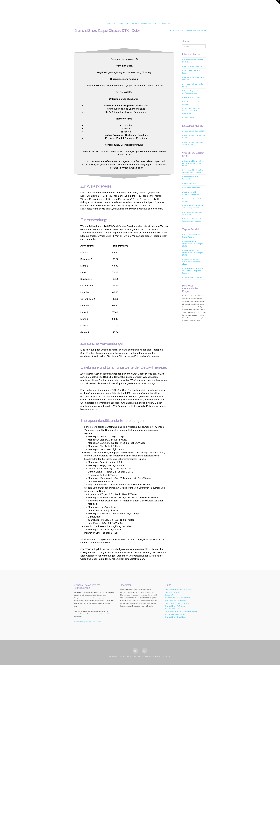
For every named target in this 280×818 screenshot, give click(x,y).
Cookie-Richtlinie (125, 656)
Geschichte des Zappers (192, 97)
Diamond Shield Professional (175, 606)
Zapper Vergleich (189, 117)
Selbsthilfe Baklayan (172, 592)
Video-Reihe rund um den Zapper (191, 72)
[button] (278, 2)
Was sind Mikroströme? (192, 188)
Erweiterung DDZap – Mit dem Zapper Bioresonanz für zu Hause (193, 163)
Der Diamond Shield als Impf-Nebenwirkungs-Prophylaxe (193, 171)
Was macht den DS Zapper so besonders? (193, 78)
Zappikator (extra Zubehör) (193, 277)
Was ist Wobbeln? (190, 183)
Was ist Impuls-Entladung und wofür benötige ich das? (193, 207)
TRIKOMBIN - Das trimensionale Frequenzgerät (182, 611)
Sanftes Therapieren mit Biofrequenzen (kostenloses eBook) (191, 262)
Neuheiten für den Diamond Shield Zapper (192, 61)
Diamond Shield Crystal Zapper (176, 617)
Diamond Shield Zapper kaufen (176, 600)
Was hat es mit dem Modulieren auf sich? (193, 200)
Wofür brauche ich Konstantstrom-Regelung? (191, 193)
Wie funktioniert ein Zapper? (193, 66)
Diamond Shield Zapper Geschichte (177, 598)
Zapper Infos (169, 595)
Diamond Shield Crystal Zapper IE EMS (193, 137)
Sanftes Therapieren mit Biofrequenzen (88, 622)
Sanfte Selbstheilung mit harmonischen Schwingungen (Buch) (192, 252)
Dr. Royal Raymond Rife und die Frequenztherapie (192, 92)
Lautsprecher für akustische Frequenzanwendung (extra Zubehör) (192, 270)
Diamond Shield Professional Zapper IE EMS (192, 143)
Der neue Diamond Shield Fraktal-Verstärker (191, 236)
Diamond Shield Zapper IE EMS (194, 131)
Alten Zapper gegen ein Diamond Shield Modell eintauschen (191, 111)
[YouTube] (145, 651)
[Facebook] (135, 651)
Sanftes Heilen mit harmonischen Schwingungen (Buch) (192, 244)
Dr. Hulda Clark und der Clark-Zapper (193, 85)
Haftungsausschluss (142, 656)
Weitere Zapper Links (172, 609)
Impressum (113, 656)
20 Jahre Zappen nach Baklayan (190, 103)
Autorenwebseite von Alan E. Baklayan (178, 589)
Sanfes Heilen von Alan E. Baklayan (177, 603)
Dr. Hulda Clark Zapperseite (175, 614)
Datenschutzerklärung (162, 656)
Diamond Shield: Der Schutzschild (190, 178)
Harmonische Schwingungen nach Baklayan (192, 213)
